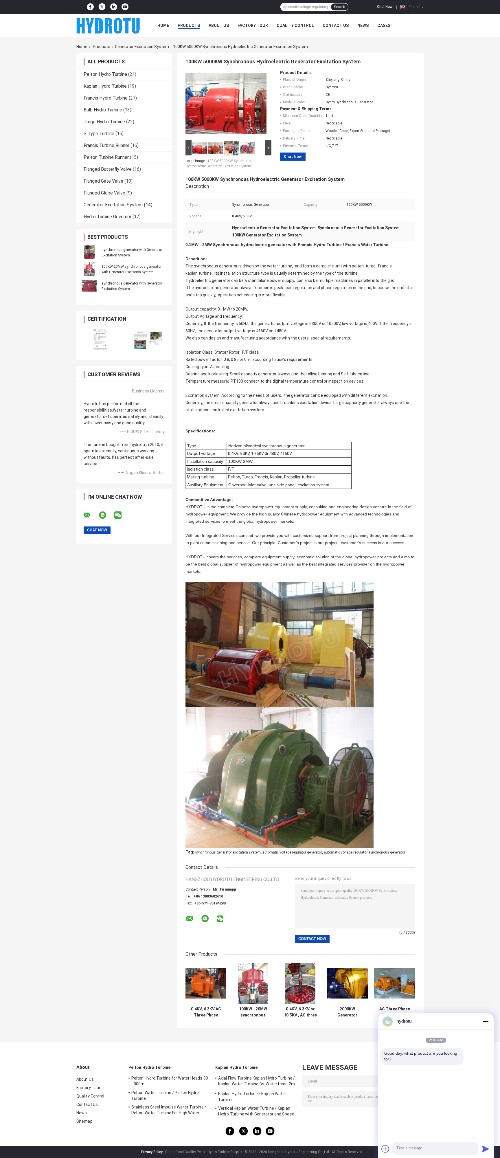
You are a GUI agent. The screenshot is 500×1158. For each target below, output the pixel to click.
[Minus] (485, 1021)
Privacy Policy (152, 1152)
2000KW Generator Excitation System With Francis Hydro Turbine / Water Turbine (347, 1012)
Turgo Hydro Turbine (104, 121)
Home (163, 25)
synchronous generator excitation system (228, 852)
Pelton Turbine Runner (106, 157)
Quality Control (295, 25)
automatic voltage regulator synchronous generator (364, 852)
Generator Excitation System (142, 46)
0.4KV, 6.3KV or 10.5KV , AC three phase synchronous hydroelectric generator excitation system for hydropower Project (300, 1012)
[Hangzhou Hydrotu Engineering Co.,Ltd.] (108, 25)
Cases (383, 25)
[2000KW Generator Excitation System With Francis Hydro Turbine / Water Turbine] (347, 983)
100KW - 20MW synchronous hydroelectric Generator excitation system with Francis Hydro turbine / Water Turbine (253, 1012)
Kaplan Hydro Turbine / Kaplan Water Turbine (252, 1096)
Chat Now (384, 7)
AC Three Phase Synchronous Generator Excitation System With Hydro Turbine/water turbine (394, 1012)
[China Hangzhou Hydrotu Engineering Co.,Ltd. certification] (100, 339)
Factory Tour (253, 25)
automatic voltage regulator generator (292, 852)
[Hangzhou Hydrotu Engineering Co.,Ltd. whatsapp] (106, 515)
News (363, 25)
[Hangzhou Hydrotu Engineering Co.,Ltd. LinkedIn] (114, 7)
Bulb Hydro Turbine (103, 110)
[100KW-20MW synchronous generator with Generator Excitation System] (89, 269)
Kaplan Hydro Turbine (105, 86)
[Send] (485, 1148)
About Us (219, 25)
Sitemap (84, 1121)
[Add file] (385, 1148)
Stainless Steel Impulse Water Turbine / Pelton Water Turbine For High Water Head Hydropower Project (168, 1111)
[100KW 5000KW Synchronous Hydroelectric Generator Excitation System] (225, 104)
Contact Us (336, 25)
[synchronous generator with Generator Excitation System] (89, 252)
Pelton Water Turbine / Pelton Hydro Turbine (165, 1095)
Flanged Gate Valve (103, 181)
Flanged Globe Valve (104, 193)
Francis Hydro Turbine (106, 98)
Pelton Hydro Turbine (105, 74)
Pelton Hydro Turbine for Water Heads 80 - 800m (169, 1081)
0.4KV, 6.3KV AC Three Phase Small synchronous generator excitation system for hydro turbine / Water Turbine (206, 1012)
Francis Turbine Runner (106, 145)
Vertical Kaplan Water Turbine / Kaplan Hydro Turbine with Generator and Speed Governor (256, 1112)
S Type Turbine (99, 133)
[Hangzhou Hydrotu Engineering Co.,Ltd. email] (91, 515)
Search (339, 7)
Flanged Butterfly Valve (108, 169)
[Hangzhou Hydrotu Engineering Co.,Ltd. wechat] (121, 515)
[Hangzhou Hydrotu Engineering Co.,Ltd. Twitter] (102, 7)
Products (189, 25)
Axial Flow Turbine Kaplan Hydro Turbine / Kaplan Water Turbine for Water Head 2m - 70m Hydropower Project (256, 1082)
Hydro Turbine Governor (107, 216)
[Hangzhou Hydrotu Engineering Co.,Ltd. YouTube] (125, 7)
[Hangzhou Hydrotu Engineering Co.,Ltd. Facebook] (90, 7)
